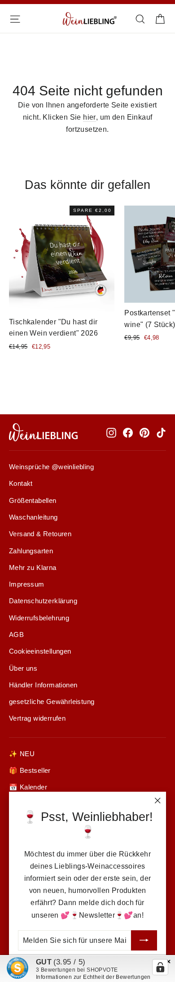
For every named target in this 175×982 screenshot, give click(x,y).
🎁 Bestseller (30, 770)
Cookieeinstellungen (40, 651)
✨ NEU (22, 754)
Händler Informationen (43, 685)
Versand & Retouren (40, 534)
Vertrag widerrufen (37, 718)
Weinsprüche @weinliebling (51, 467)
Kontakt (21, 483)
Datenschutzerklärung (43, 601)
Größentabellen (33, 500)
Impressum (26, 584)
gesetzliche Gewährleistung (51, 701)
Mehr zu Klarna (33, 567)
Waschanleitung (33, 517)
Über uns (23, 668)
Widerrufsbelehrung (39, 618)
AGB (16, 634)
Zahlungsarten (31, 551)
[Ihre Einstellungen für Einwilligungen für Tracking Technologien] (160, 967)
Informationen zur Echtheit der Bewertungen (93, 977)
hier (89, 117)
